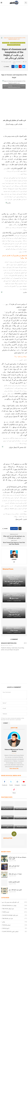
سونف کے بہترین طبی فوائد (7, 817)
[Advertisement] (14, 20)
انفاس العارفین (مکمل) (21, 817)
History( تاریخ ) (14, 928)
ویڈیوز (14, 921)
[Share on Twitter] (16, 66)
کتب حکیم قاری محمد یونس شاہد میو (14, 902)
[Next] (24, 569)
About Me (14, 728)
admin (14, 559)
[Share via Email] (23, 66)
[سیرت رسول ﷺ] (20, 824)
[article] (14, 761)
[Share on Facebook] (12, 66)
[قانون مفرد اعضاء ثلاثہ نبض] (7, 824)
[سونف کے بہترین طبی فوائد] (7, 814)
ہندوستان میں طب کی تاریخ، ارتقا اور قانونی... (7, 807)
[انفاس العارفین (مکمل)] (20, 814)
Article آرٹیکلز (6, 42)
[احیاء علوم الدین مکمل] (20, 805)
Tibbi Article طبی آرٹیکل (14, 908)
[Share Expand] (19, 528)
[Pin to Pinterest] (20, 66)
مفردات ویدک (14, 630)
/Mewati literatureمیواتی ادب (14, 905)
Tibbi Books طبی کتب (14, 918)
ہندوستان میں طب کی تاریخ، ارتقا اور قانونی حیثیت (14, 582)
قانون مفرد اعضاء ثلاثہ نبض (7, 826)
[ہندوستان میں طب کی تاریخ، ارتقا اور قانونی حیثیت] (7, 805)
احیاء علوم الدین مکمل (20, 808)
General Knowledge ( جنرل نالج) (18, 42)
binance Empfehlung (9, 643)
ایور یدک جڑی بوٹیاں (14, 614)
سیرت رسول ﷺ (14, 598)
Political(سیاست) (14, 925)
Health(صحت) (14, 912)
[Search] (25, 2)
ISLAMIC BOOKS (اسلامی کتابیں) (14, 44)
